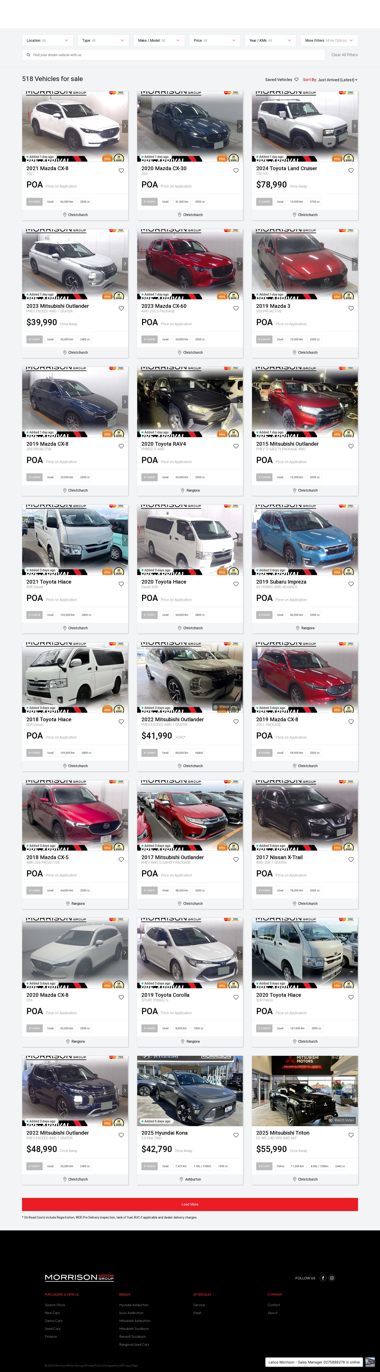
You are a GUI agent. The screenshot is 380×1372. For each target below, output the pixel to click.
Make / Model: (149, 40)
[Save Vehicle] (121, 171)
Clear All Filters (345, 55)
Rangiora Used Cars (134, 1344)
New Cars (52, 1313)
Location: (34, 40)
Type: (86, 40)
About (272, 1313)
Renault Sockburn (132, 1336)
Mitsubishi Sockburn (134, 1328)
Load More (190, 1204)
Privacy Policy (93, 1365)
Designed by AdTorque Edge (121, 1365)
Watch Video (229, 707)
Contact (274, 1305)
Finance (51, 1336)
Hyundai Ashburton (133, 1305)
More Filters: (315, 40)
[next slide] (125, 126)
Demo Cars (53, 1320)
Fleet (197, 1313)
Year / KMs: (258, 40)
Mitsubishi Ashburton (134, 1320)
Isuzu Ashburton (131, 1313)
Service (199, 1305)
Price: (198, 40)
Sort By (309, 79)
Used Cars (52, 1328)
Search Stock (55, 1305)
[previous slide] (25, 126)
